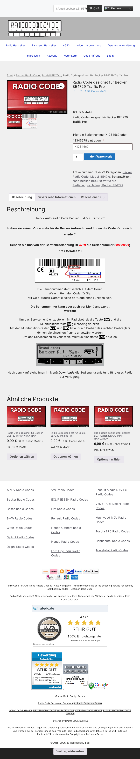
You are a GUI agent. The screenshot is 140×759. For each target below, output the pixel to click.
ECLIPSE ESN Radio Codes (69, 499)
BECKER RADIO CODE (44, 710)
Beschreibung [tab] (22, 197)
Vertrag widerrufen (70, 751)
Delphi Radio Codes (20, 546)
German (115, 8)
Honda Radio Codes (65, 541)
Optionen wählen (22, 456)
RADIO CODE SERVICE (21, 710)
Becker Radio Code (28, 75)
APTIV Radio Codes (20, 490)
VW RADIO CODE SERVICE (88, 710)
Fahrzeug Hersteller (44, 45)
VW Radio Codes (62, 490)
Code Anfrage (91, 55)
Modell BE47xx (51, 75)
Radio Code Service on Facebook (55, 703)
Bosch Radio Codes (20, 509)
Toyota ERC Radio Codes (113, 531)
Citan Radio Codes (19, 528)
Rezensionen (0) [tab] (93, 197)
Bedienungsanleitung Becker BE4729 (98, 185)
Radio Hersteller (15, 45)
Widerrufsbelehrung (89, 45)
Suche (94, 8)
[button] (61, 86)
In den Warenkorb (99, 156)
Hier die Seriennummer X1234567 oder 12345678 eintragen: (100, 137)
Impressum (33, 55)
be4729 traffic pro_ (104, 181)
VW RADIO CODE (65, 710)
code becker (81, 181)
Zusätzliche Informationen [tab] (56, 197)
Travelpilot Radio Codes (112, 550)
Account (52, 55)
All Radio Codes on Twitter (88, 703)
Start (10, 75)
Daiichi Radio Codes (20, 537)
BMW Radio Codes (19, 518)
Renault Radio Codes (65, 518)
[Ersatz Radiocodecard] (75, 688)
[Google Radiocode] (98, 688)
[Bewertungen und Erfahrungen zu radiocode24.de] (46, 688)
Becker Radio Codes (21, 499)
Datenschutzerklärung (121, 45)
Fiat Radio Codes (63, 509)
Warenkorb (70, 55)
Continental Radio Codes (113, 541)
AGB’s (66, 45)
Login (110, 55)
